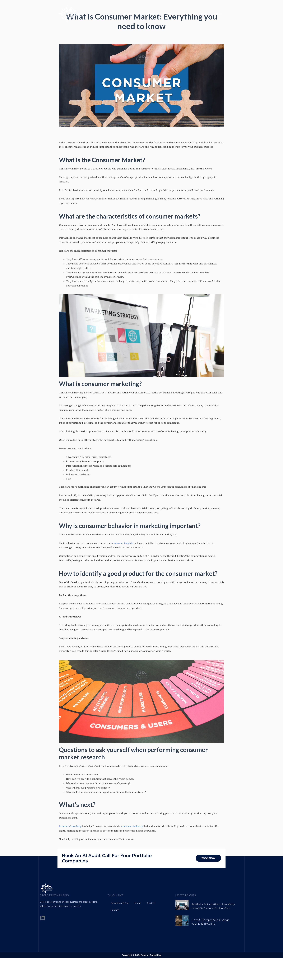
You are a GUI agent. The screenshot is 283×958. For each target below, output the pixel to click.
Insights (204, 13)
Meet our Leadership (131, 13)
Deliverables (188, 13)
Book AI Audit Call (120, 903)
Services (151, 13)
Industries (169, 13)
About (137, 903)
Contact (218, 13)
